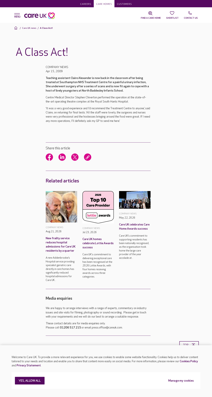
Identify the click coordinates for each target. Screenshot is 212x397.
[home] (16, 27)
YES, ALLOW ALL (30, 381)
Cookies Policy (189, 361)
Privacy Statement (29, 365)
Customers (124, 4)
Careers (85, 4)
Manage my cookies (181, 381)
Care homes (104, 4)
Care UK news (29, 28)
